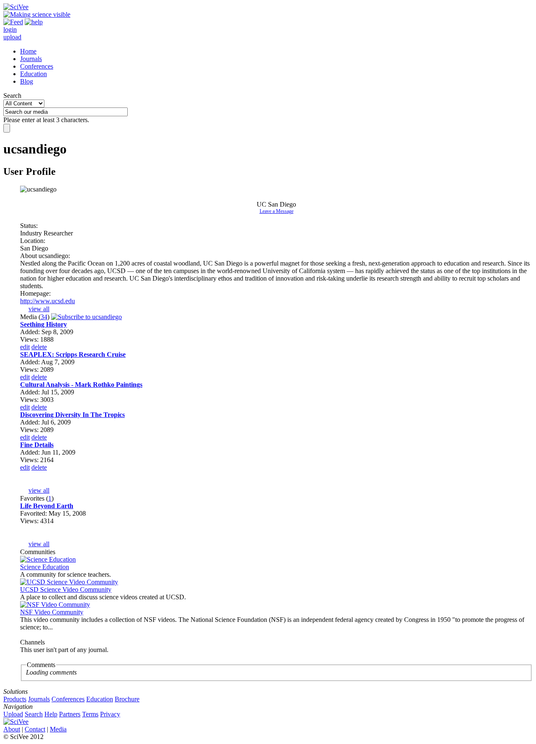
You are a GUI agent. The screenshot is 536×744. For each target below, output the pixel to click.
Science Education (44, 566)
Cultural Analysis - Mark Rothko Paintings (81, 384)
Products (14, 699)
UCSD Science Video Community (65, 589)
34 (44, 316)
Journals (31, 58)
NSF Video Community (51, 612)
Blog (26, 81)
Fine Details (37, 444)
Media (58, 729)
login (10, 29)
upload (12, 37)
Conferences (36, 66)
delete (39, 346)
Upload (13, 714)
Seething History (43, 324)
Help (50, 714)
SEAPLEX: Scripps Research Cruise (73, 354)
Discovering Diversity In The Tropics (72, 414)
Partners (69, 714)
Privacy (110, 714)
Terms (90, 714)
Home (28, 51)
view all (38, 308)
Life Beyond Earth (46, 505)
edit (25, 346)
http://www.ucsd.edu (47, 300)
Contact (35, 729)
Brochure (127, 699)
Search (12, 95)
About (11, 729)
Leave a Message (277, 211)
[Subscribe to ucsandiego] (86, 316)
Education (33, 73)
